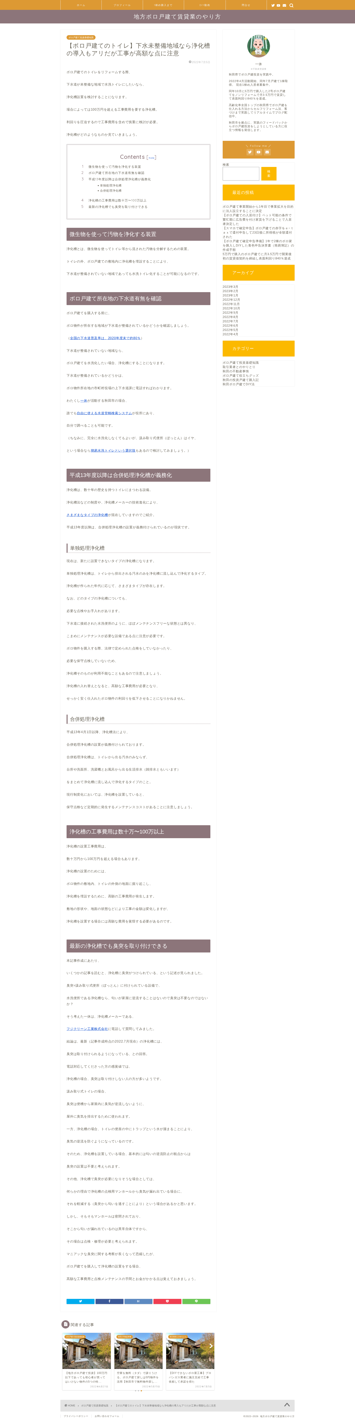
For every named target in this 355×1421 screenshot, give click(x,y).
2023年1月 (231, 295)
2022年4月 (231, 334)
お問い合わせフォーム (107, 1416)
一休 (83, 400)
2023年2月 (231, 291)
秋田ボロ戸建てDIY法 (239, 384)
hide (151, 157)
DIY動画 (204, 5)
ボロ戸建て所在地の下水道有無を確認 (116, 173)
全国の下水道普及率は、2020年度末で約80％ (105, 338)
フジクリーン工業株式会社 (87, 1029)
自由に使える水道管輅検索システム (104, 413)
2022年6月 (231, 325)
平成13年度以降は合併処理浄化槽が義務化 (120, 179)
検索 (226, 164)
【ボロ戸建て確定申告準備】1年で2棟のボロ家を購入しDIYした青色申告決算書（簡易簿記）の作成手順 (258, 245)
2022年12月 (231, 299)
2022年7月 (231, 321)
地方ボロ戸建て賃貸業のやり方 (177, 16)
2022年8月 (231, 317)
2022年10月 (231, 308)
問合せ (246, 5)
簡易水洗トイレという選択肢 (113, 450)
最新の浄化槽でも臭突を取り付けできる (118, 207)
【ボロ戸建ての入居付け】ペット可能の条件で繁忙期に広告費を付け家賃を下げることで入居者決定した (257, 219)
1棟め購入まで (163, 5)
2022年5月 (231, 330)
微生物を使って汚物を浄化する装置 (115, 167)
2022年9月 (231, 312)
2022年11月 (231, 304)
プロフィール (122, 5)
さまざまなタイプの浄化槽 (87, 515)
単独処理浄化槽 (111, 185)
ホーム (81, 5)
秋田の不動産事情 (236, 371)
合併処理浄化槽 (111, 190)
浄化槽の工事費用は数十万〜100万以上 (118, 200)
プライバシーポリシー (76, 1416)
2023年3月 (231, 286)
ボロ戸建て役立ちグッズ (241, 375)
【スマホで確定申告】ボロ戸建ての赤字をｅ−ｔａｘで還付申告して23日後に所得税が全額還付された (258, 232)
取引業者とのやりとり (239, 367)
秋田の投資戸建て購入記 (241, 380)
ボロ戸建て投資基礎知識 (81, 37)
